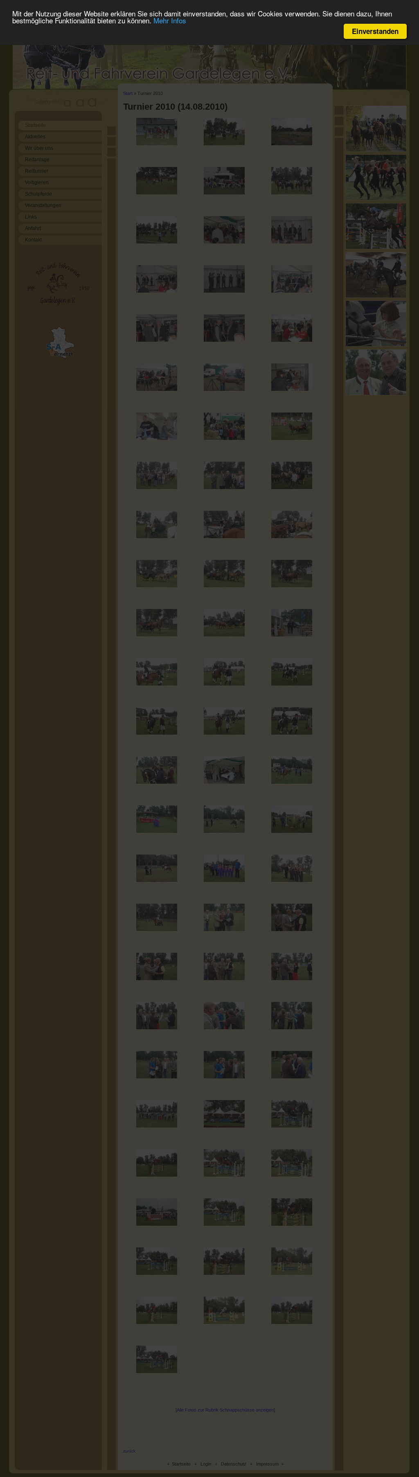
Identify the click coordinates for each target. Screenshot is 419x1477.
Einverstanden (375, 31)
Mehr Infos (169, 20)
